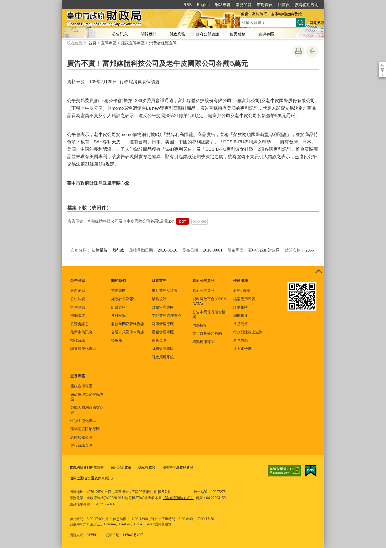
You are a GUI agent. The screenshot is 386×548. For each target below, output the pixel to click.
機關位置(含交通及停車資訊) (91, 478)
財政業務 (177, 34)
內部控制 (199, 325)
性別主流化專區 (83, 421)
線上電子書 (242, 348)
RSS (188, 4)
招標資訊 (77, 340)
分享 (382, 65)
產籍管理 (260, 14)
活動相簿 (240, 307)
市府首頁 (265, 4)
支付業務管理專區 (166, 315)
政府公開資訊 (207, 34)
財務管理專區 (163, 307)
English (203, 4)
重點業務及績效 (165, 290)
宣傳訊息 (77, 307)
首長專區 (118, 290)
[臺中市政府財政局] (144, 19)
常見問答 (244, 4)
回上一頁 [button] (312, 51)
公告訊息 (120, 34)
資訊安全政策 (121, 467)
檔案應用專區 (203, 342)
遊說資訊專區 (81, 445)
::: (59, 2)
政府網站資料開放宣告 (87, 467)
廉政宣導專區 (133, 43)
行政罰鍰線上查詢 (248, 332)
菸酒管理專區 (163, 324)
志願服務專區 (81, 437)
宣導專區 (266, 34)
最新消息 (77, 290)
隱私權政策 (146, 467)
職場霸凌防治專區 (85, 429)
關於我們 (149, 34)
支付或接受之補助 (207, 333)
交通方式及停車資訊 (127, 332)
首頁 (92, 43)
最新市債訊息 (81, 332)
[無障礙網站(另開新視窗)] (284, 470)
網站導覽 (223, 4)
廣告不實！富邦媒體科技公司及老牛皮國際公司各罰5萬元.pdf (120, 221)
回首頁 (284, 4)
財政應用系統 (163, 357)
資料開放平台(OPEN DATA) (209, 301)
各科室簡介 (120, 315)
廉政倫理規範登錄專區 (86, 396)
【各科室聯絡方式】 (178, 498)
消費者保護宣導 (163, 43)
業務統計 (159, 299)
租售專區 (159, 340)
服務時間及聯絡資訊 (127, 324)
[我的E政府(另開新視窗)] (310, 471)
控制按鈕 (318, 272)
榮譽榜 (116, 340)
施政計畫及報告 (124, 299)
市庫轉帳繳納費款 (286, 14)
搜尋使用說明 (307, 4)
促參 (245, 14)
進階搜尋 (316, 22)
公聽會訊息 (79, 324)
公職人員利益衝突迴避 (86, 409)
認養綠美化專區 (83, 348)
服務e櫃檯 (241, 290)
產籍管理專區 (163, 332)
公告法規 (77, 299)
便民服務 (238, 34)
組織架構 (118, 307)
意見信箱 (240, 340)
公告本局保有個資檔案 (209, 314)
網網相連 (240, 315)
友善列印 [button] (298, 51)
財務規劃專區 (163, 348)
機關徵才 (77, 315)
